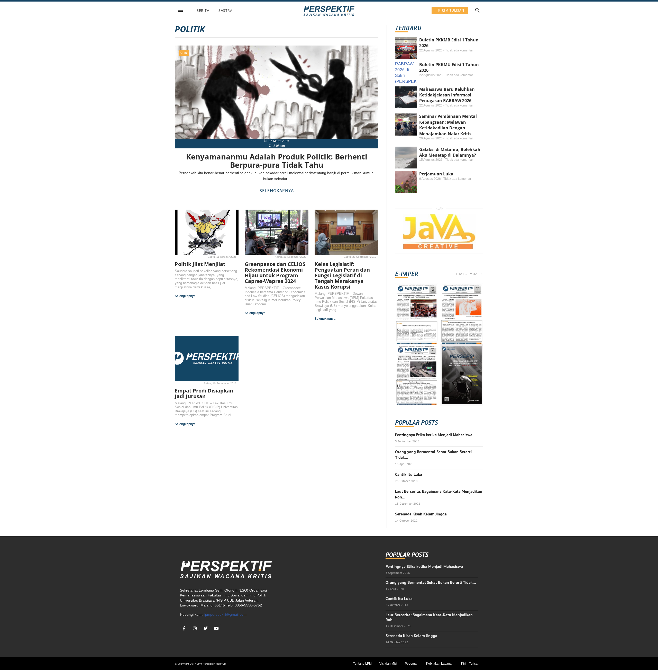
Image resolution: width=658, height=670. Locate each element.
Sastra (225, 10)
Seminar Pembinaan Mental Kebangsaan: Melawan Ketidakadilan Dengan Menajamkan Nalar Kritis (448, 124)
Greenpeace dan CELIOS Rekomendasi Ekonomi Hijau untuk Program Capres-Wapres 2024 (275, 272)
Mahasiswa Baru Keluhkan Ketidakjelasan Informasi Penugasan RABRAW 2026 (447, 95)
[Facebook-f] (184, 628)
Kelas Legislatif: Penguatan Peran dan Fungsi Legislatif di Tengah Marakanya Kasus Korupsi (342, 275)
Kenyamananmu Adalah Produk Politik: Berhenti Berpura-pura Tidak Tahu (276, 160)
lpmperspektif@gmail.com (225, 614)
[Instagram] (195, 628)
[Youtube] (216, 628)
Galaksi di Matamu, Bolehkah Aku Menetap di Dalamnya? (449, 152)
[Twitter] (206, 628)
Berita (202, 10)
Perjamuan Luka (436, 174)
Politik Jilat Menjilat (200, 264)
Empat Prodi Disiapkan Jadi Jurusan (204, 393)
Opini (184, 52)
